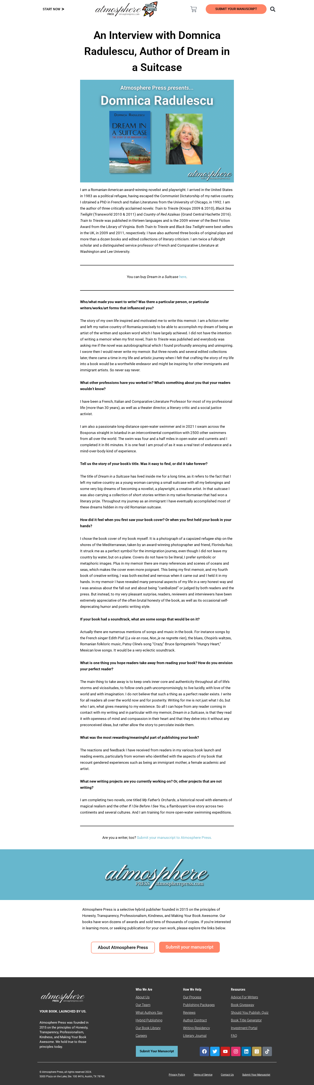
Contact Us (227, 1074)
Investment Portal (244, 1028)
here (182, 277)
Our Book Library (148, 1028)
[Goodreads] (256, 1051)
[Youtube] (225, 1051)
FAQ (234, 1036)
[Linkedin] (246, 1051)
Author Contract (195, 1020)
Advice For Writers (244, 997)
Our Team (143, 1005)
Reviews (189, 1013)
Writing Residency (196, 1028)
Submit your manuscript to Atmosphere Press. (174, 837)
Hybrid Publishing (149, 1020)
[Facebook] (204, 1051)
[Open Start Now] (63, 9)
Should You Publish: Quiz (250, 1013)
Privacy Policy (177, 1074)
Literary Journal (195, 1036)
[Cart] (193, 9)
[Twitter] (215, 1051)
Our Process (192, 997)
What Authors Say (149, 1013)
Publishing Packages (199, 1005)
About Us (143, 997)
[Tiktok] (267, 1051)
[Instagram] (236, 1051)
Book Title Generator (246, 1020)
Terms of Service (203, 1074)
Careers (141, 1036)
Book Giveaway (242, 1005)
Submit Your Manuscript (256, 1074)
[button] (272, 9)
